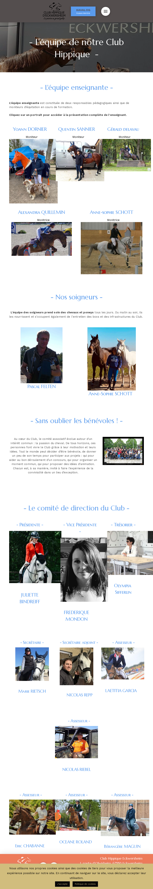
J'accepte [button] (62, 884)
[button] (105, 11)
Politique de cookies (85, 884)
